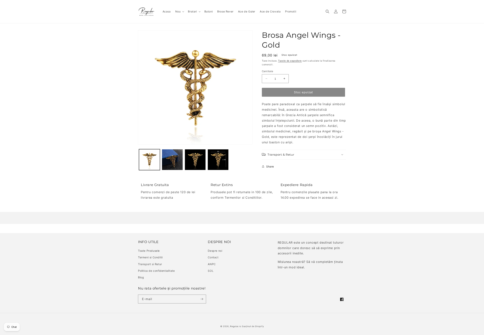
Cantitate (267, 71)
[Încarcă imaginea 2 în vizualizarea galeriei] (172, 159)
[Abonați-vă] (202, 299)
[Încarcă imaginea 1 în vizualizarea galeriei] (149, 159)
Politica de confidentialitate (156, 270)
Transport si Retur (150, 264)
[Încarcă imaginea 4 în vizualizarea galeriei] (218, 159)
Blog (141, 277)
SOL (210, 270)
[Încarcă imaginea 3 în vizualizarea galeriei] (195, 159)
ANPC (212, 264)
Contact (213, 257)
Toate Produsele (149, 250)
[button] (179, 11)
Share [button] (270, 166)
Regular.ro (235, 326)
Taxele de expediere (290, 60)
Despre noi (215, 250)
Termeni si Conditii (150, 257)
